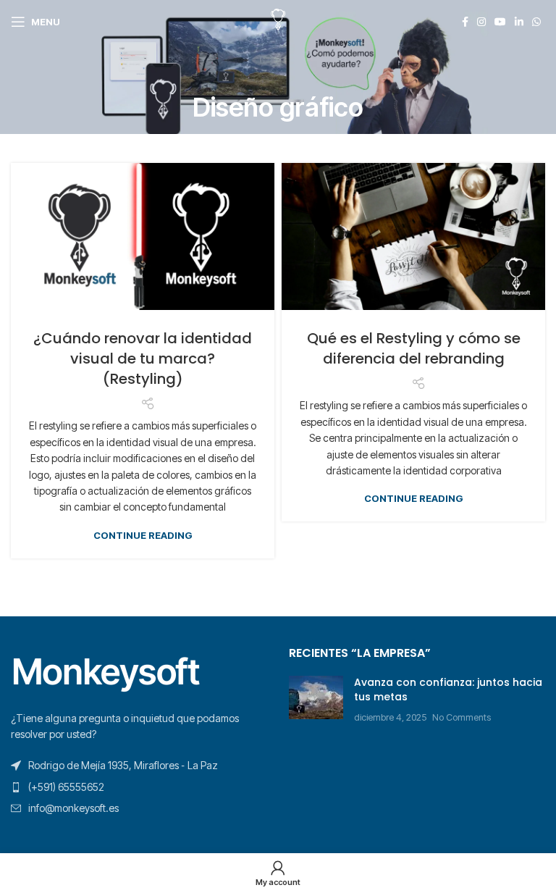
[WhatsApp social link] (536, 21)
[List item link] (139, 787)
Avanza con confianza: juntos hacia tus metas (448, 689)
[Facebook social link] (465, 21)
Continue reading (143, 535)
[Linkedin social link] (519, 21)
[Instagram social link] (481, 21)
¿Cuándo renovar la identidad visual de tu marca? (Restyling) (142, 358)
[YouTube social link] (500, 21)
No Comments (461, 717)
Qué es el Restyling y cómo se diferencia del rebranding (414, 348)
